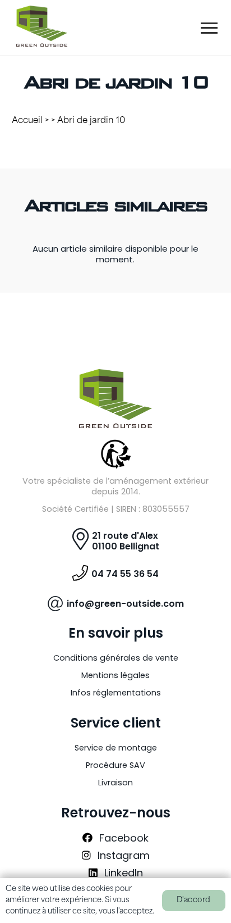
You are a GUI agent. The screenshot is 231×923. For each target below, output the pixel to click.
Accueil (27, 121)
